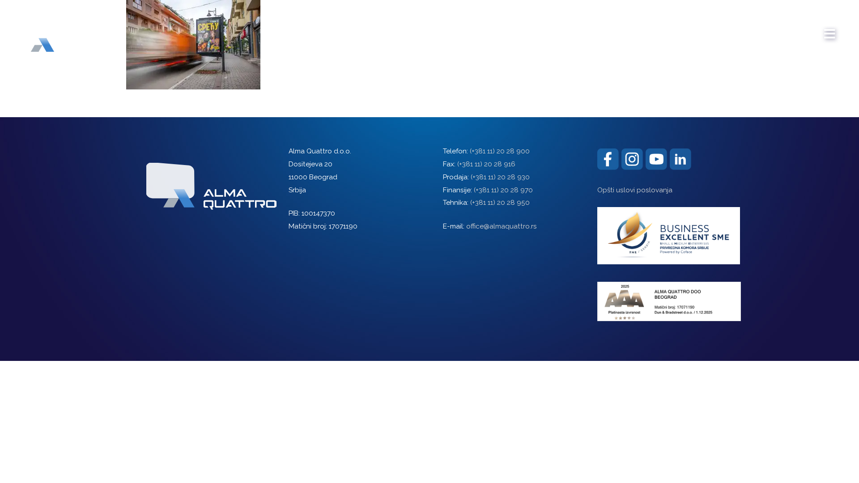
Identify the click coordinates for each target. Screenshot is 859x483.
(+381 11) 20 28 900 (500, 151)
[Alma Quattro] (62, 30)
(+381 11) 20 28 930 (500, 177)
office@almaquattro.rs (501, 226)
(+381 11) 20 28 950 (500, 203)
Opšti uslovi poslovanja (634, 190)
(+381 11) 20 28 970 (503, 190)
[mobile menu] (830, 29)
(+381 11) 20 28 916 (486, 164)
